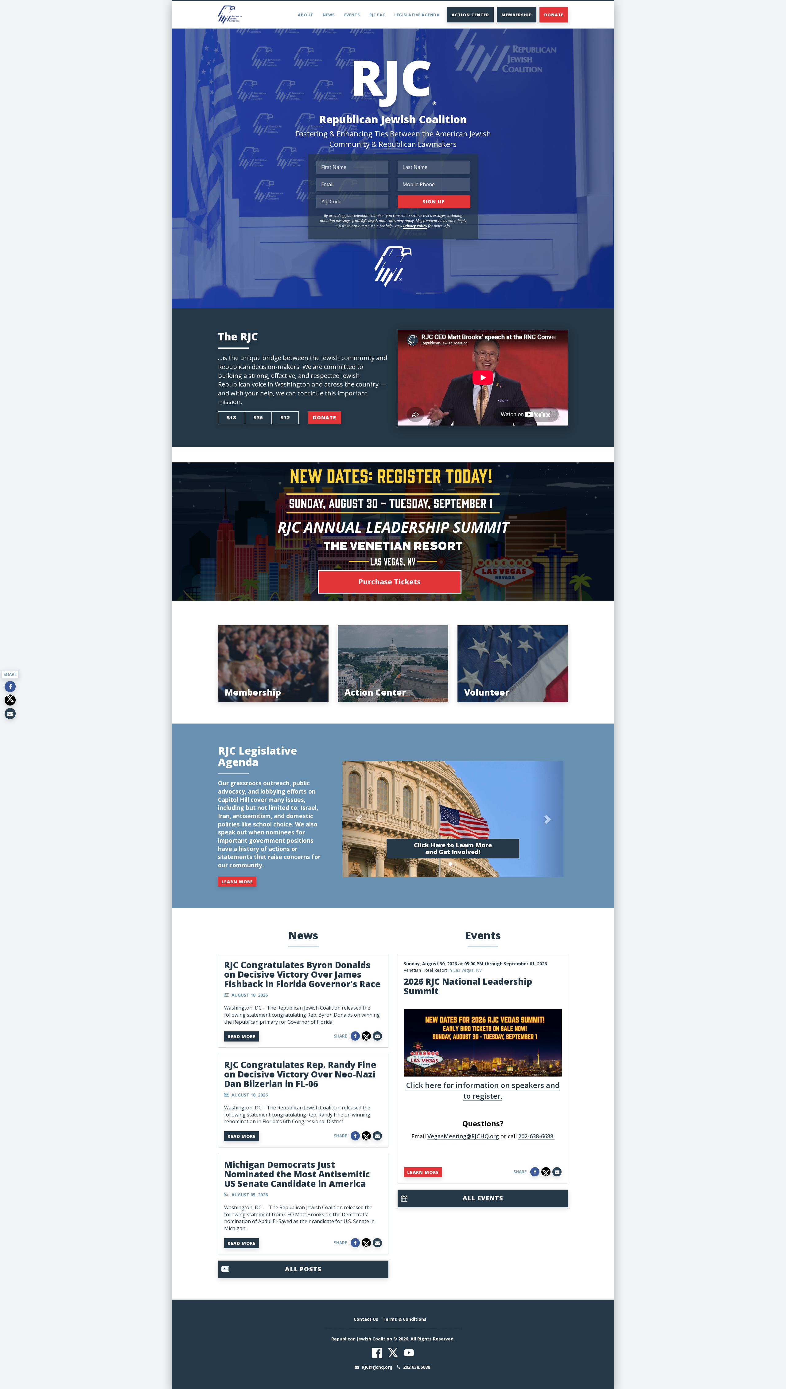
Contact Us (366, 1319)
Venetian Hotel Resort (425, 970)
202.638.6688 (416, 1367)
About (305, 15)
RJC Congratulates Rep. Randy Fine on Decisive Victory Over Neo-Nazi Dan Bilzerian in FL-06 (300, 1074)
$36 (258, 417)
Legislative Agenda (416, 15)
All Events (483, 1198)
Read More (242, 1036)
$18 (231, 417)
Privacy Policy (415, 226)
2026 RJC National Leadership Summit (468, 986)
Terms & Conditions (404, 1319)
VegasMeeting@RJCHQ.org (463, 1136)
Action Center (470, 15)
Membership (516, 15)
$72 (285, 417)
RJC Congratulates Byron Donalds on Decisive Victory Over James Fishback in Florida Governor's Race (302, 974)
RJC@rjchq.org (377, 1367)
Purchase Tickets (389, 581)
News (329, 15)
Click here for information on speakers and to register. (483, 1090)
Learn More (237, 882)
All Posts (303, 1269)
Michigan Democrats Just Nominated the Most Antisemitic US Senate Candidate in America (297, 1174)
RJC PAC (377, 15)
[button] (358, 819)
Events (352, 15)
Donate (553, 15)
